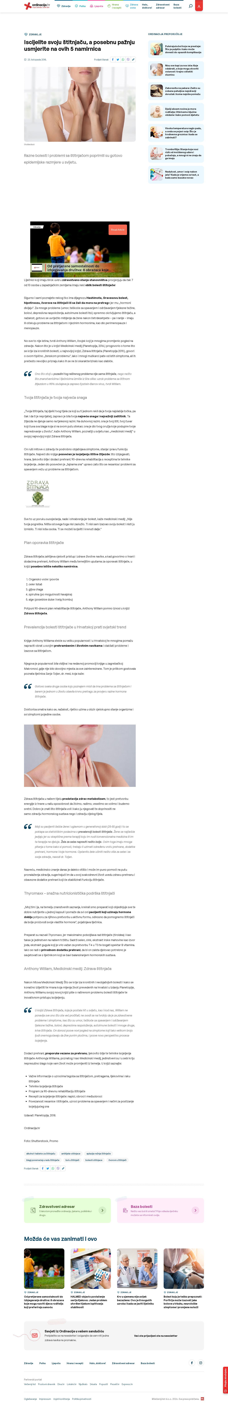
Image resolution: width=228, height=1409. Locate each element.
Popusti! (103, 1384)
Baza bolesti (148, 1363)
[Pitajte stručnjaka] (225, 1380)
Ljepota (98, 6)
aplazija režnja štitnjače (99, 1153)
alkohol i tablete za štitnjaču (40, 1153)
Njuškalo (83, 1384)
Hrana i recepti (75, 1363)
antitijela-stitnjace (70, 1153)
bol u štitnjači (72, 1160)
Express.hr (127, 1384)
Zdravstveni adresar (123, 1363)
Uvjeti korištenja (61, 1399)
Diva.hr (61, 1384)
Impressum (45, 1399)
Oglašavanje (30, 1399)
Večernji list (30, 1384)
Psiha (82, 6)
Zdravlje (66, 6)
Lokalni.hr (71, 1384)
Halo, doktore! (97, 1363)
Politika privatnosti (81, 1399)
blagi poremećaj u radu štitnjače (42, 1160)
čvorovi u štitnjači (117, 1160)
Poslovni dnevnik (46, 1384)
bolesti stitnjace (93, 1160)
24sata (93, 1384)
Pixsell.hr (114, 1384)
